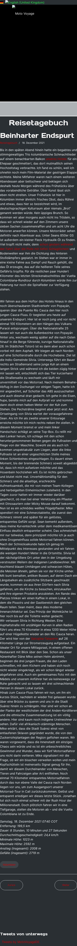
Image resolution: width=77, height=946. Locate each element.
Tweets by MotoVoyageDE (20, 942)
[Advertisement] (38, 61)
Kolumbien (9, 864)
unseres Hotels (56, 159)
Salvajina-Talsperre (44, 638)
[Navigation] (75, 109)
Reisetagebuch (8, 142)
